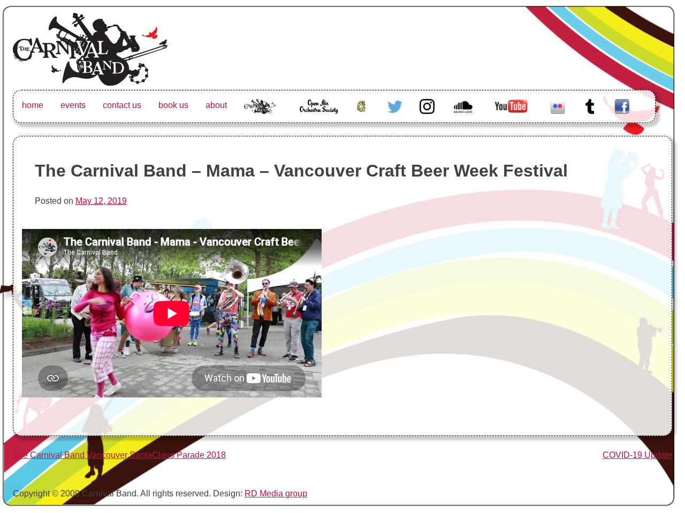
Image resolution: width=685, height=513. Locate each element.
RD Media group (276, 493)
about (216, 105)
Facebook (621, 105)
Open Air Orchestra (318, 111)
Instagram (427, 105)
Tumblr (589, 105)
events (73, 105)
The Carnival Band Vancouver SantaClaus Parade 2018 (119, 455)
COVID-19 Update (637, 455)
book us (173, 105)
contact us (122, 105)
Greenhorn (362, 105)
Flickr (557, 105)
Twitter (394, 105)
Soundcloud (464, 105)
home (32, 105)
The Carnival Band (260, 118)
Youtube (510, 105)
